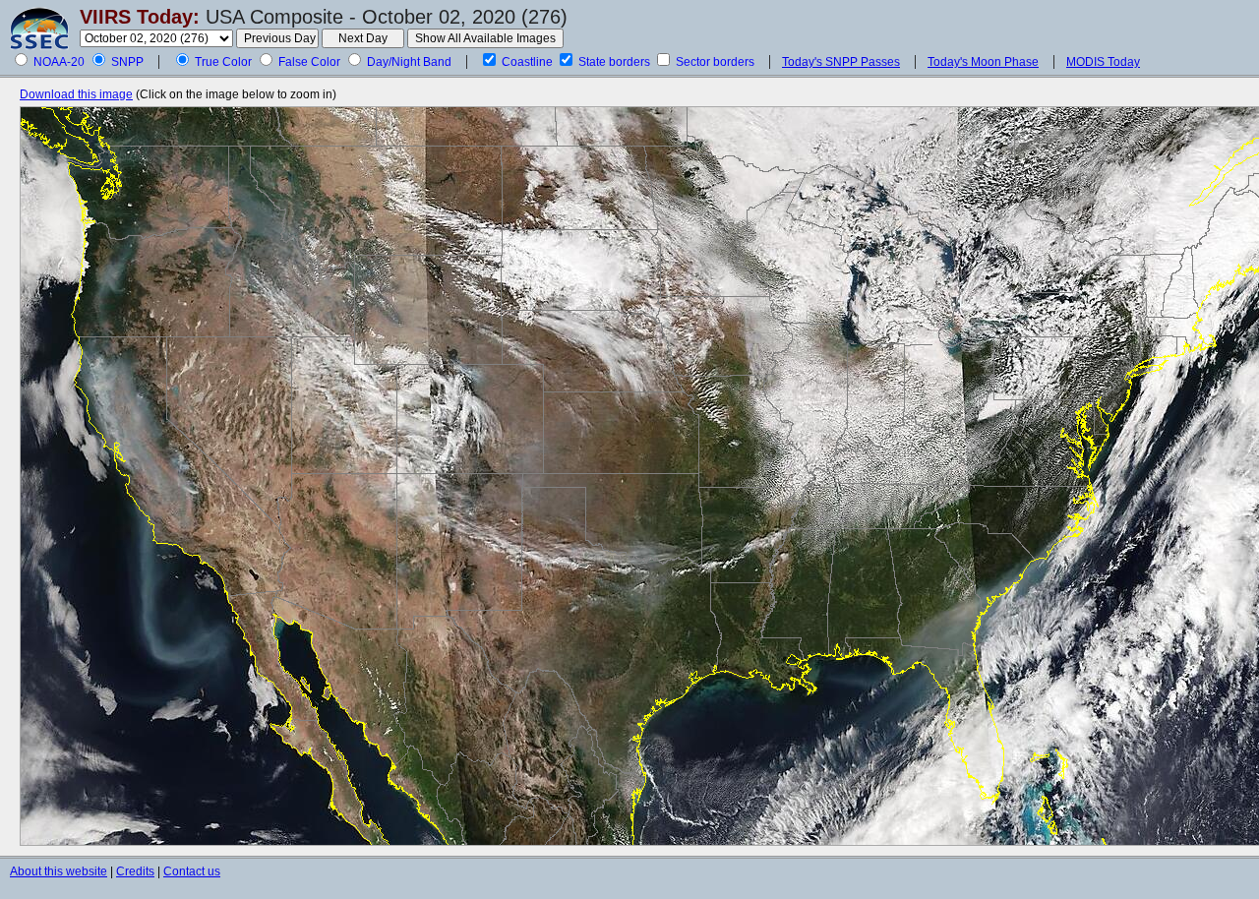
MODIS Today (1103, 62)
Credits (135, 871)
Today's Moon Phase (983, 62)
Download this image (76, 94)
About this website (58, 871)
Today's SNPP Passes (841, 62)
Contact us (191, 871)
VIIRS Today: (140, 17)
